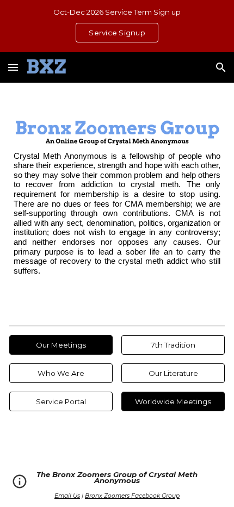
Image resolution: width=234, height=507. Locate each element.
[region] (117, 26)
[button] (13, 67)
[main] (117, 214)
